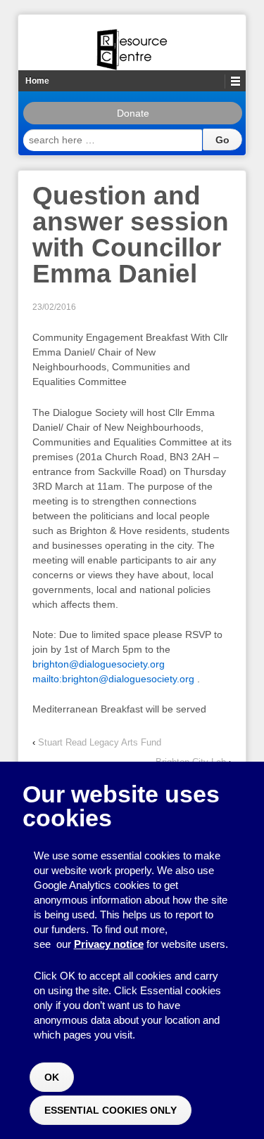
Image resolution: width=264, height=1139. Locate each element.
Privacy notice (109, 944)
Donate (133, 113)
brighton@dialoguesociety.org (98, 664)
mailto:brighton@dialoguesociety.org (113, 678)
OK (51, 1077)
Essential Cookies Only (110, 1110)
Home (37, 81)
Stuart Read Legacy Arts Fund (99, 742)
